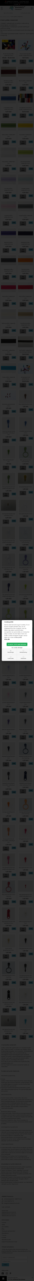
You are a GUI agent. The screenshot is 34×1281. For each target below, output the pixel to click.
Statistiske (23, 658)
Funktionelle (11, 658)
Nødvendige (11, 652)
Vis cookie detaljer (17, 648)
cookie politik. (18, 637)
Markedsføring (23, 652)
